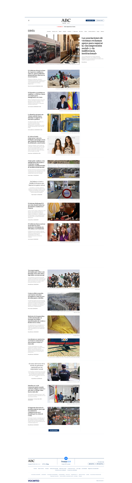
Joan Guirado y (31, 398)
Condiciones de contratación (60, 470)
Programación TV (74, 474)
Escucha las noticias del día (95, 474)
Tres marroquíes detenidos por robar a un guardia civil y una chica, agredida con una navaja (36, 272)
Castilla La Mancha (91, 31)
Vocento (35, 468)
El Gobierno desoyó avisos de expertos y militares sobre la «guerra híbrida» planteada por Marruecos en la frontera (36, 74)
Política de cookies (62, 468)
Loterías (87, 474)
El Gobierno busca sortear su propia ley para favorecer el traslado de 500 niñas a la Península (36, 226)
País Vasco (81, 31)
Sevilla (68, 23)
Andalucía (69, 31)
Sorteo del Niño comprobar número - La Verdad (68, 476)
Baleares (102, 31)
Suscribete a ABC (90, 20)
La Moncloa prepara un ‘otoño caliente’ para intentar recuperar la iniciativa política (35, 117)
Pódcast (80, 476)
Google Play (100, 463)
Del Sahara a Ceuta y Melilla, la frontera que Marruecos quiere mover (37, 183)
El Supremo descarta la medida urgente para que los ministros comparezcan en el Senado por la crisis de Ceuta (36, 411)
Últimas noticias (82, 474)
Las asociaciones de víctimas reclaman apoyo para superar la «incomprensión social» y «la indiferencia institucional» (92, 45)
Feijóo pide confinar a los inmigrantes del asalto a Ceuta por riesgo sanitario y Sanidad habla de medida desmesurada (36, 164)
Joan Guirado (30, 106)
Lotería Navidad (61, 474)
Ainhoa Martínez (31, 129)
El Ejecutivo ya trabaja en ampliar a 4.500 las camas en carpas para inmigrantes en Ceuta (36, 95)
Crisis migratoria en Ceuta (69, 26)
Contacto (47, 468)
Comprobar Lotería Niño (35, 474)
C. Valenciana (75, 31)
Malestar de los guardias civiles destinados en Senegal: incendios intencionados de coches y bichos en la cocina (36, 319)
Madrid (60, 31)
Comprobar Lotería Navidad (52, 474)
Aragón (98, 31)
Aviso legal (78, 468)
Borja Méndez (84, 62)
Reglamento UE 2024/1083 (93, 468)
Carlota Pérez (30, 219)
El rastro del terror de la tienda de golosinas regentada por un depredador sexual (37, 366)
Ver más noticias (53, 430)
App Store (92, 463)
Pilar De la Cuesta (31, 86)
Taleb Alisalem (34, 194)
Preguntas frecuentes (54, 476)
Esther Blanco (30, 175)
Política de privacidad (54, 468)
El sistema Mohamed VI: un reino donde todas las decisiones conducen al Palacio (36, 206)
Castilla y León (54, 31)
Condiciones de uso (71, 468)
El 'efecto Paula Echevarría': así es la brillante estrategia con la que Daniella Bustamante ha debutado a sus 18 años (36, 140)
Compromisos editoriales (72, 470)
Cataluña (64, 31)
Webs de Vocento (99, 480)
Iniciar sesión (100, 20)
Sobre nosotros (41, 468)
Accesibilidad (84, 468)
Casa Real (49, 31)
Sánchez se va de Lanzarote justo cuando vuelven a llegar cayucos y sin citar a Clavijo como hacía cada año (36, 389)
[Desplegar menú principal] (29, 20)
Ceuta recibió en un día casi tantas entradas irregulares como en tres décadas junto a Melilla (36, 295)
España (31, 30)
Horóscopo (68, 474)
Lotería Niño (43, 474)
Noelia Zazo (30, 153)
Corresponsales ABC (38, 398)
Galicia (85, 31)
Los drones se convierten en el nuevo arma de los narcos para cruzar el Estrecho (36, 341)
